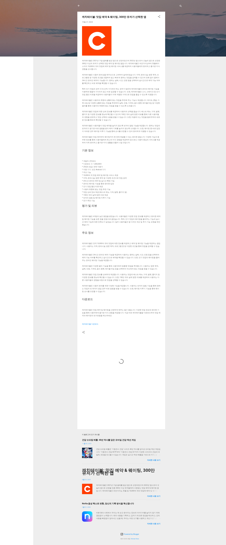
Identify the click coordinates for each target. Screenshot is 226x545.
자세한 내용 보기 (153, 460)
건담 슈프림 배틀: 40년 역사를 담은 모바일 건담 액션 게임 (109, 440)
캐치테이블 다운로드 (90, 324)
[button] (159, 17)
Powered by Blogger (131, 534)
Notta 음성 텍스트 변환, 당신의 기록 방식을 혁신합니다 (108, 503)
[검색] (180, 6)
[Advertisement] (174, 47)
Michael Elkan (135, 539)
